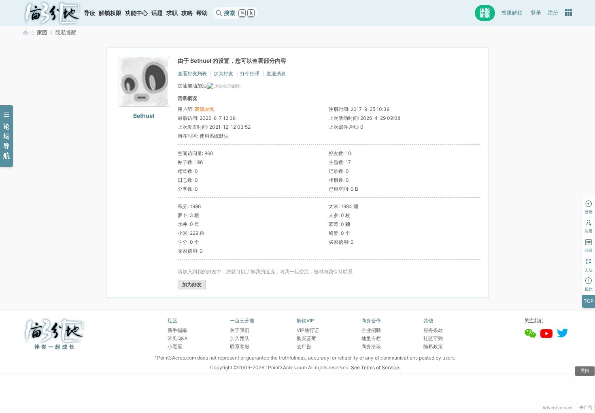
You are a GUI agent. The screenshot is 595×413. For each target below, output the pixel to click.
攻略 (187, 12)
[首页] (52, 13)
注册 (553, 13)
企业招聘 (371, 330)
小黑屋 (175, 346)
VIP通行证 (308, 330)
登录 (536, 13)
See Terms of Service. (375, 367)
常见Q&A (177, 338)
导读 (89, 12)
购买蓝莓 (306, 338)
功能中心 (136, 12)
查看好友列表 (192, 73)
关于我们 (239, 330)
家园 (42, 33)
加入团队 (239, 338)
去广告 (586, 407)
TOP (589, 301)
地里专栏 (371, 338)
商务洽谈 (371, 346)
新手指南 (177, 330)
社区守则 (433, 338)
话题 (157, 12)
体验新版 (485, 12)
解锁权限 (110, 12)
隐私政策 (433, 346)
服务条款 (433, 330)
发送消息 (276, 73)
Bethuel (143, 115)
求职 (172, 12)
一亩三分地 (25, 32)
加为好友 (223, 73)
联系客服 (239, 346)
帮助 (202, 12)
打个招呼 (249, 73)
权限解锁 (512, 13)
